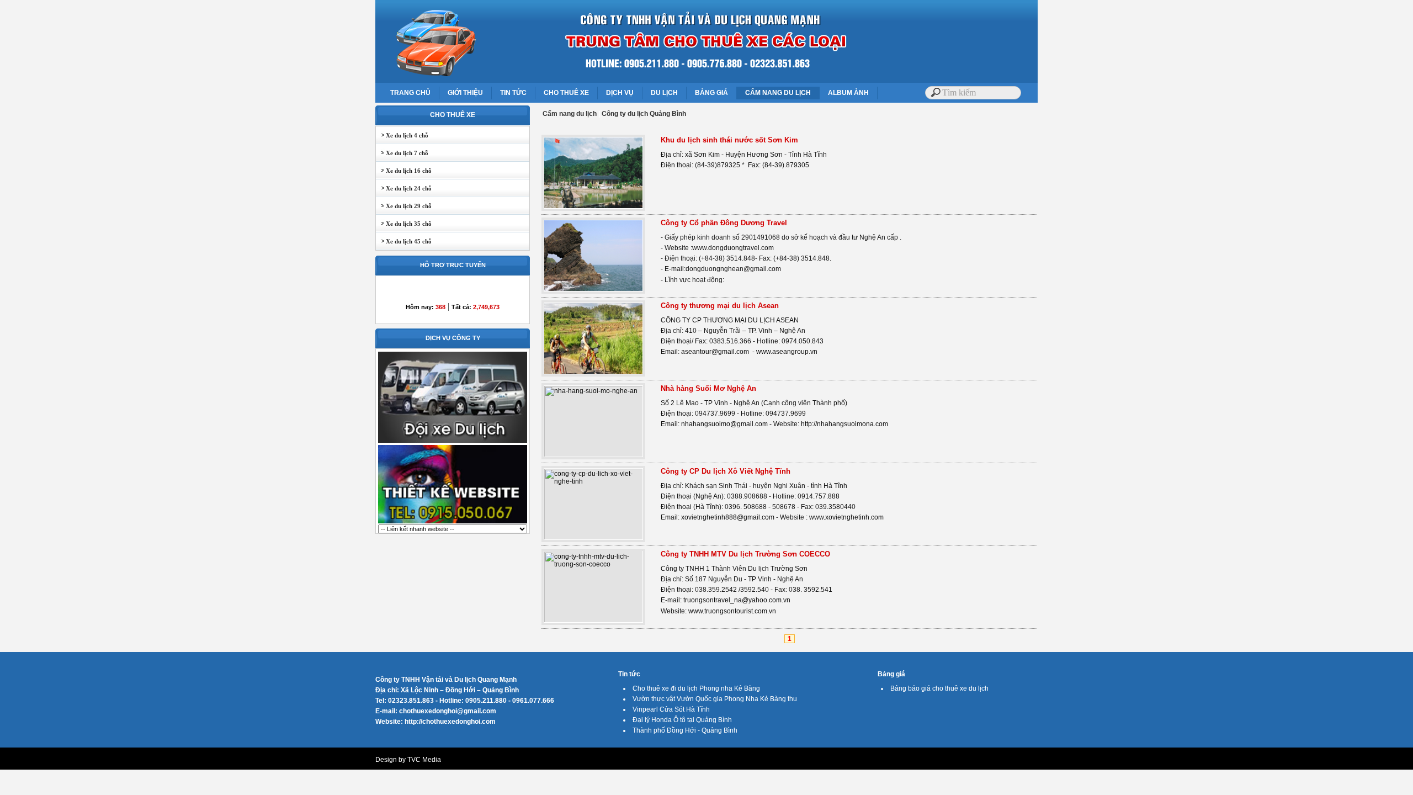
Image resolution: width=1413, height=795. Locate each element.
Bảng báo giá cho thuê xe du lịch (939, 688)
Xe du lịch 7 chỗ (402, 153)
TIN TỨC (513, 93)
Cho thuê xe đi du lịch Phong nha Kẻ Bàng (696, 688)
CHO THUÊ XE (566, 93)
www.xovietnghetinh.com (846, 517)
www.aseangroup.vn (786, 352)
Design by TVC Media (408, 760)
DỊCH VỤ (620, 93)
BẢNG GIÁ (711, 93)
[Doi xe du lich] (452, 442)
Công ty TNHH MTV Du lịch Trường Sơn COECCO (745, 554)
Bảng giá (891, 674)
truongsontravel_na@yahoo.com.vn (736, 600)
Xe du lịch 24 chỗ (404, 188)
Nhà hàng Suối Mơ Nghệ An (708, 388)
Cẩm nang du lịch (570, 114)
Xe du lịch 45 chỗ (404, 241)
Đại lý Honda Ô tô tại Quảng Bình (682, 720)
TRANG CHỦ (410, 93)
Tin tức (629, 674)
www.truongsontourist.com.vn (732, 611)
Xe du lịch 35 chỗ (404, 223)
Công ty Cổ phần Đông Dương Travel (724, 223)
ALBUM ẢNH (848, 93)
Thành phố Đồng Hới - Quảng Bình (685, 730)
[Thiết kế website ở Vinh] (452, 522)
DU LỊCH (664, 93)
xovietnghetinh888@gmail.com (727, 517)
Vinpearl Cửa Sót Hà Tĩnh (671, 709)
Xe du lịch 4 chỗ (402, 135)
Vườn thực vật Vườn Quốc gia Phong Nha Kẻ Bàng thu (715, 699)
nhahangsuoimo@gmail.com (724, 424)
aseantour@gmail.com (715, 352)
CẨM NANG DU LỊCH (778, 93)
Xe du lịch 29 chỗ (404, 206)
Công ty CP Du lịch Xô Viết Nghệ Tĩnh (725, 471)
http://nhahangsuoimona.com (844, 424)
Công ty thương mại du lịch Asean (720, 305)
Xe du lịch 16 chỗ (404, 170)
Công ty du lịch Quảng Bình (644, 114)
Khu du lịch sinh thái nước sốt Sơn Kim (729, 140)
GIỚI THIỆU (465, 93)
